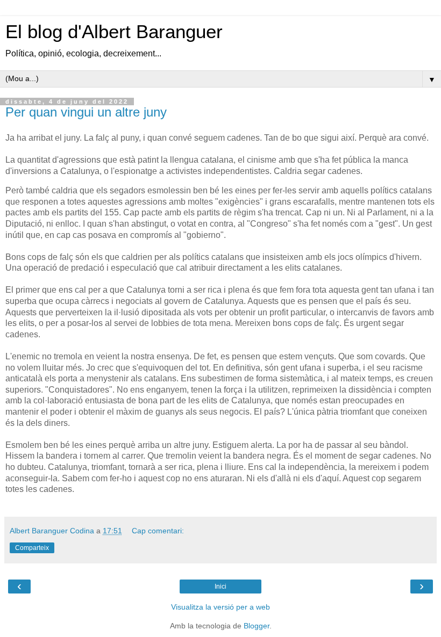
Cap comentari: (158, 530)
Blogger (256, 625)
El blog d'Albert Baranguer (114, 31)
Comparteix (32, 548)
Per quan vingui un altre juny (86, 112)
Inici (220, 586)
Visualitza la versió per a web (220, 607)
